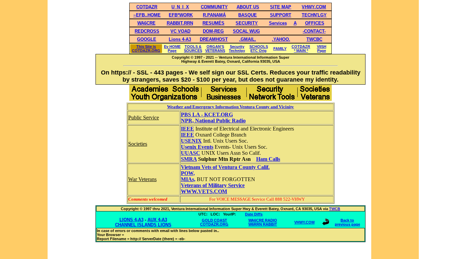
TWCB (334, 209)
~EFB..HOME (147, 15)
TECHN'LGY (314, 15)
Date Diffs (254, 214)
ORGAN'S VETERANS (215, 49)
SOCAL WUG (246, 31)
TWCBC (314, 39)
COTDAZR (146, 6)
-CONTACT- (314, 31)
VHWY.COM (314, 6)
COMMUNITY (214, 6)
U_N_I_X (180, 6)
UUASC (190, 153)
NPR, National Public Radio (213, 120)
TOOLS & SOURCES (193, 49)
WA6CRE (146, 23)
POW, (188, 173)
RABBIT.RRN (180, 23)
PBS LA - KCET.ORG (207, 114)
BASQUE (247, 15)
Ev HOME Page (172, 49)
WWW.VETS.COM (204, 191)
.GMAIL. (247, 39)
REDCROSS (147, 31)
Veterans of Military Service (213, 185)
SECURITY (247, 23)
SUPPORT (280, 15)
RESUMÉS (213, 23)
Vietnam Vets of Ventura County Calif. (225, 167)
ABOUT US (248, 6)
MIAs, (188, 179)
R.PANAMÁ (214, 15)
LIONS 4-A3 (131, 219)
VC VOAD (180, 31)
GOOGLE (146, 39)
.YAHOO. (281, 39)
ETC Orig (258, 51)
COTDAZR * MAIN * (301, 49)
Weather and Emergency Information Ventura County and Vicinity (230, 106)
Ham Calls (268, 159)
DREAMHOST (214, 39)
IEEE (187, 129)
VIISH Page (321, 49)
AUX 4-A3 (157, 219)
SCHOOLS (258, 47)
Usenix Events (197, 147)
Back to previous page (347, 222)
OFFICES (314, 23)
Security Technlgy (237, 49)
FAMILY (280, 49)
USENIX (191, 141)
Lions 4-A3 (180, 39)
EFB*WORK (181, 15)
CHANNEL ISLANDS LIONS (143, 224)
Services (278, 23)
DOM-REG (213, 31)
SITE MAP (280, 6)
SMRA (189, 159)
